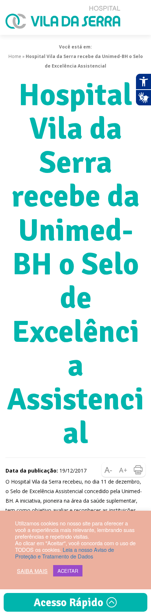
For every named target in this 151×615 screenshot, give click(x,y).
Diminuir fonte (109, 469)
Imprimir (138, 469)
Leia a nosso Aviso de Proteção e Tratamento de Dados (64, 553)
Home (14, 56)
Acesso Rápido (70, 602)
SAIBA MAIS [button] (32, 571)
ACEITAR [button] (68, 570)
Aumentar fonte (123, 469)
